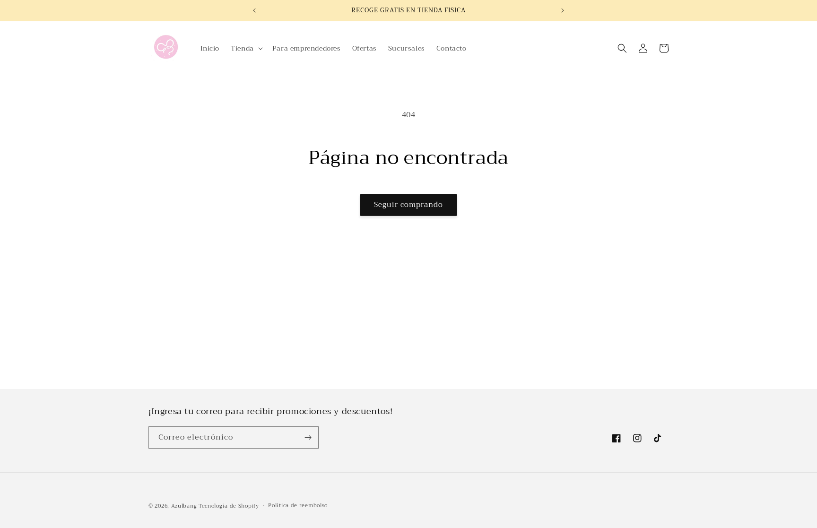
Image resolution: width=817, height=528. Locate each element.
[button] (246, 48)
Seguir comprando (408, 205)
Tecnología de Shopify (229, 506)
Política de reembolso (298, 506)
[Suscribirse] (307, 437)
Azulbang (184, 506)
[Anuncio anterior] (254, 10)
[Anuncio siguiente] (562, 10)
